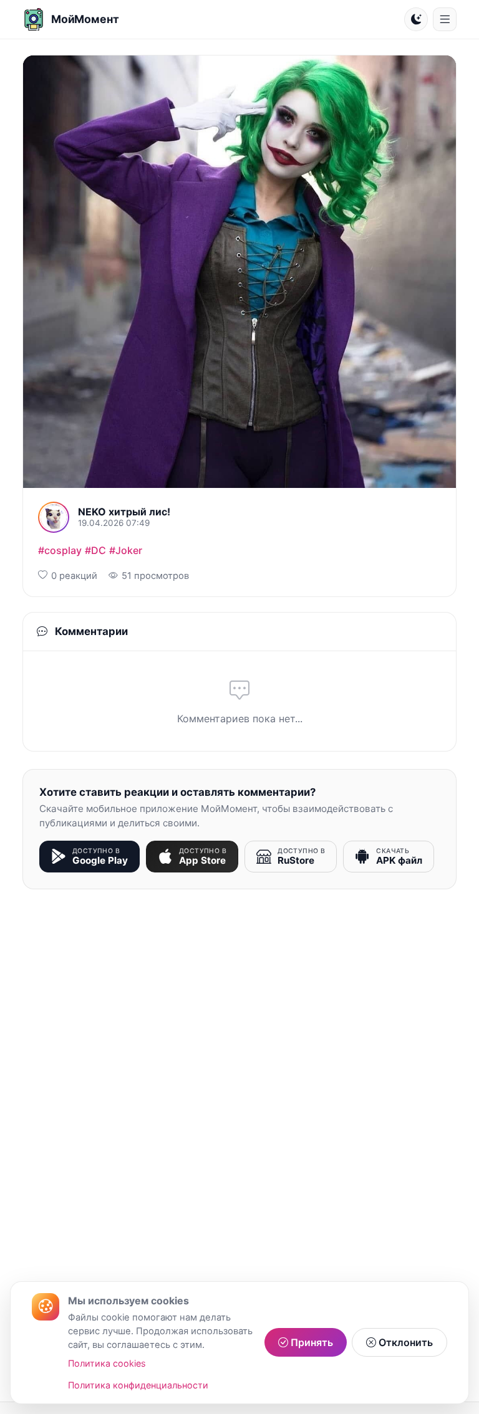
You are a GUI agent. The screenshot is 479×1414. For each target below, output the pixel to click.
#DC (95, 550)
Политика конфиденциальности (138, 1385)
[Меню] (445, 19)
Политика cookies (107, 1363)
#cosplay (60, 550)
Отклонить (404, 1342)
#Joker (125, 550)
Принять (310, 1342)
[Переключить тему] (416, 19)
